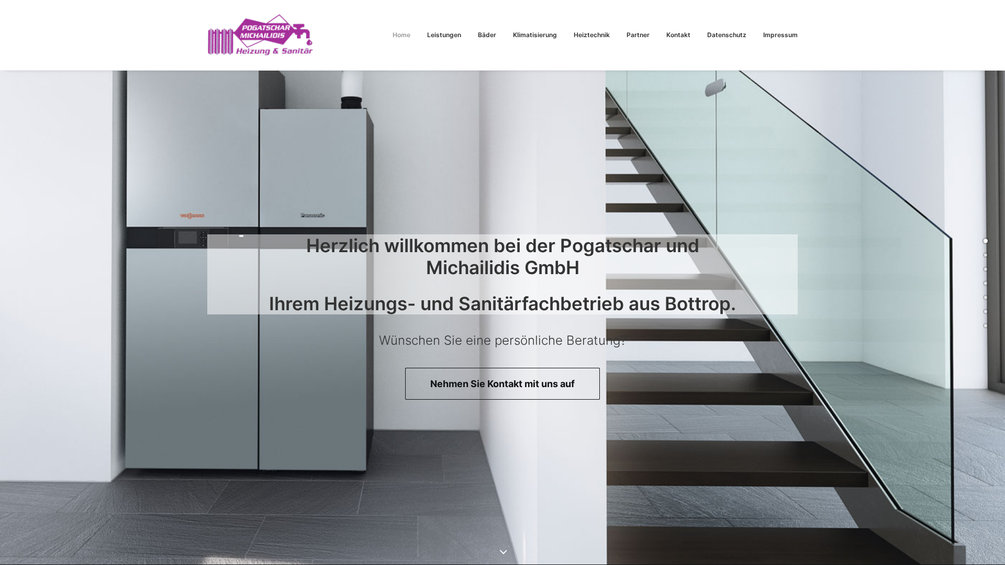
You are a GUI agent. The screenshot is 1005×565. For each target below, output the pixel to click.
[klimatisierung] (985, 283)
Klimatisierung (535, 35)
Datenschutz (726, 35)
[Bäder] (985, 269)
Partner (638, 35)
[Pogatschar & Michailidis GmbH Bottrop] (260, 35)
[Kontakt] (985, 326)
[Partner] (985, 312)
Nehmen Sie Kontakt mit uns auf (502, 383)
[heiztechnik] (985, 298)
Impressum (780, 35)
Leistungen (444, 35)
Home (401, 35)
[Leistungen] (985, 255)
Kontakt (678, 35)
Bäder (487, 35)
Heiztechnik (592, 35)
